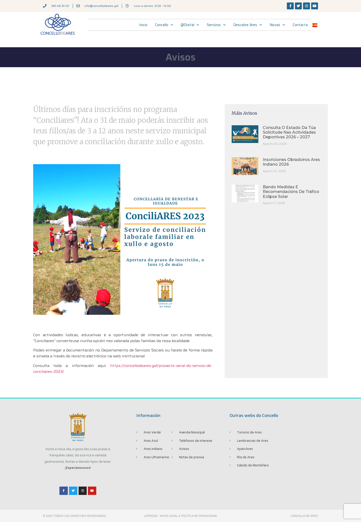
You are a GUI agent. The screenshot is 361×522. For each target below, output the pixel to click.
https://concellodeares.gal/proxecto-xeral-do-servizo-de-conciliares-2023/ (122, 369)
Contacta (300, 25)
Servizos (214, 25)
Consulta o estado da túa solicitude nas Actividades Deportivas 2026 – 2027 (289, 132)
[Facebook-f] (290, 5)
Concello (161, 25)
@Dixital (187, 25)
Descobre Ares (245, 25)
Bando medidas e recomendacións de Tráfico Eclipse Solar (291, 192)
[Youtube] (314, 5)
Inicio (143, 25)
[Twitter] (298, 5)
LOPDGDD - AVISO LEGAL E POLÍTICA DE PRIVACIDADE (180, 515)
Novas (275, 25)
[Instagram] (306, 5)
